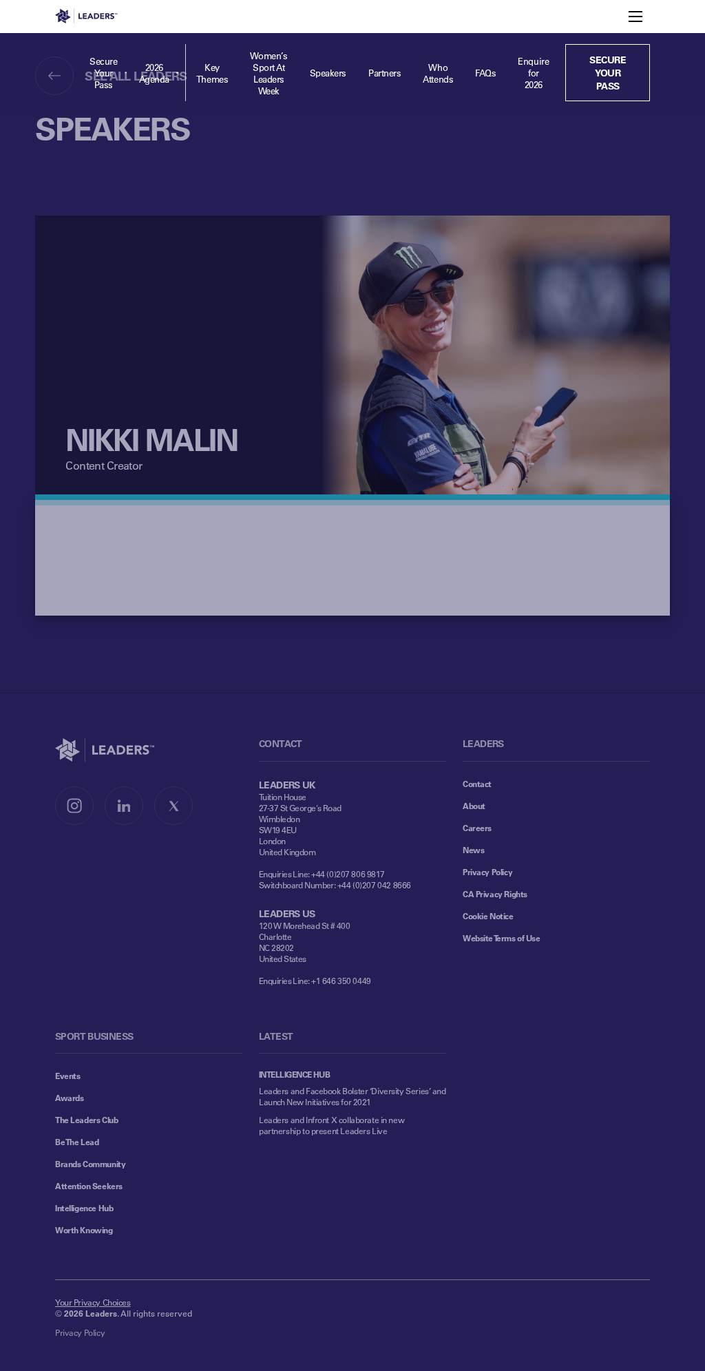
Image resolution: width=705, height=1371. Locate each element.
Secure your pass (607, 72)
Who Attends (438, 73)
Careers (477, 827)
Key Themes (212, 73)
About (474, 805)
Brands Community (90, 1163)
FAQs (485, 73)
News (473, 849)
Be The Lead (76, 1141)
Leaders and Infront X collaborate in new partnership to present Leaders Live (331, 1125)
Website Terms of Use (501, 937)
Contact (477, 783)
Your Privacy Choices (93, 1302)
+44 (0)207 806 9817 (348, 873)
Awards (69, 1097)
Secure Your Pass (103, 72)
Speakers (328, 73)
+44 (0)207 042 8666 (374, 884)
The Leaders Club (86, 1119)
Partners (384, 73)
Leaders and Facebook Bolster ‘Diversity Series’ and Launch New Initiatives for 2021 (352, 1096)
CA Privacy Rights (495, 893)
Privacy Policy (487, 871)
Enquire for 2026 (533, 72)
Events (67, 1075)
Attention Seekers (89, 1185)
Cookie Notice (488, 915)
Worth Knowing (84, 1229)
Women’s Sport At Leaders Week (268, 73)
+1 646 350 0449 (341, 980)
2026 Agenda (154, 73)
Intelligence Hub (84, 1207)
